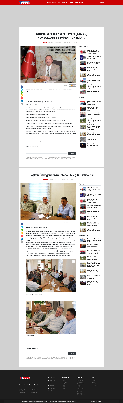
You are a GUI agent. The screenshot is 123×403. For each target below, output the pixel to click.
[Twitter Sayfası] (22, 384)
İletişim (51, 390)
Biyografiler (94, 383)
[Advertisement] (61, 16)
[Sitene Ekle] (38, 384)
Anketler (94, 382)
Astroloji (93, 386)
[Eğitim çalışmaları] (51, 317)
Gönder (72, 153)
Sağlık (59, 2)
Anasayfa (22, 27)
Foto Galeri (52, 377)
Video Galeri (53, 380)
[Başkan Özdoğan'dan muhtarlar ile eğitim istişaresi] (48, 201)
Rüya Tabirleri (95, 385)
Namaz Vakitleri (80, 383)
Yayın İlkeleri (22, 390)
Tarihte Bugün (80, 388)
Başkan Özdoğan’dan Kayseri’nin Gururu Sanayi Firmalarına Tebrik (93, 52)
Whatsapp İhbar (34, 390)
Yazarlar (52, 383)
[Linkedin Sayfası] (30, 384)
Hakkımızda (22, 389)
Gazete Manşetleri (81, 394)
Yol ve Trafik (80, 382)
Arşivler (52, 385)
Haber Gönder (34, 392)
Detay (93, 401)
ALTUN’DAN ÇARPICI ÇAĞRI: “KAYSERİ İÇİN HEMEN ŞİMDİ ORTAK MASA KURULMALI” (93, 115)
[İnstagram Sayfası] (25, 384)
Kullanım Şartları (34, 389)
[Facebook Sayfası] (20, 384)
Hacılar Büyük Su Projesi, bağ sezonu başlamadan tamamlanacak (93, 139)
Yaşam (63, 2)
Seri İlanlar (79, 391)
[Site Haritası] (35, 384)
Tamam (99, 401)
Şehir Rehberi (80, 393)
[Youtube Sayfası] (28, 384)
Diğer (80, 2)
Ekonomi (54, 2)
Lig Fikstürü (79, 386)
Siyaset (76, 2)
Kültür (67, 2)
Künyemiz (52, 388)
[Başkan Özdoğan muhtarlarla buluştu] (51, 275)
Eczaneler (79, 385)
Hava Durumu (80, 380)
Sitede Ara (94, 380)
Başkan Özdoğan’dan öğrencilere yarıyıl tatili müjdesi (92, 69)
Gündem (49, 2)
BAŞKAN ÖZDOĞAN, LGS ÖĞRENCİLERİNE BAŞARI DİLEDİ (92, 109)
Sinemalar (79, 390)
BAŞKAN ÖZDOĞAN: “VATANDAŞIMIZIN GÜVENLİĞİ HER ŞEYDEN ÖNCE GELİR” (94, 86)
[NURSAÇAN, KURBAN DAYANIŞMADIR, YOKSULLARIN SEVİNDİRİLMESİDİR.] (48, 64)
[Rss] (33, 384)
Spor (71, 2)
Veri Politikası (22, 392)
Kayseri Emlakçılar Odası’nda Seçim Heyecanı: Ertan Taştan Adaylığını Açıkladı (94, 103)
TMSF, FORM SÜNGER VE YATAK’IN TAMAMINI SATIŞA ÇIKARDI (93, 80)
